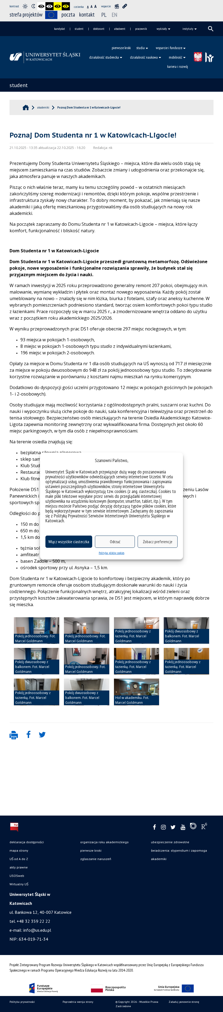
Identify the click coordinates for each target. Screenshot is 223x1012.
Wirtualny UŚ (19, 884)
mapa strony (19, 850)
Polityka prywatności (22, 1002)
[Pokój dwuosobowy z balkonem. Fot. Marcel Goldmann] (186, 630)
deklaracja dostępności (27, 842)
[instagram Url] (163, 827)
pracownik (141, 29)
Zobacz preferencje (157, 541)
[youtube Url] (183, 827)
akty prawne (19, 867)
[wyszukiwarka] (210, 28)
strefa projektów (26, 14)
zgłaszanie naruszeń (95, 859)
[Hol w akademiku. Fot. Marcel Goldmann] (137, 692)
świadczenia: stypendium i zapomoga (179, 850)
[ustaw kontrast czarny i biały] (41, 6)
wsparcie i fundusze (169, 47)
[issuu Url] (193, 827)
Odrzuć (115, 541)
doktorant (98, 29)
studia (140, 47)
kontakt (87, 14)
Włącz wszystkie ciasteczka (68, 541)
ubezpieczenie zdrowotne (170, 842)
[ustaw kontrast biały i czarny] (49, 6)
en (114, 14)
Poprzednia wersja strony (78, 1002)
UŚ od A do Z (19, 859)
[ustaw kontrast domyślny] (25, 6)
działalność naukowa (144, 57)
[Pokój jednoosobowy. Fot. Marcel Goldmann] (37, 630)
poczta (68, 14)
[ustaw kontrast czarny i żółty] (58, 6)
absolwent (119, 29)
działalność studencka (104, 57)
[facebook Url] (154, 827)
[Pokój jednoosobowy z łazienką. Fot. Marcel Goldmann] (137, 630)
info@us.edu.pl (37, 930)
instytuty (187, 29)
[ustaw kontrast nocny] (33, 6)
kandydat (59, 29)
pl (104, 14)
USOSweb (17, 876)
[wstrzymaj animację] (117, 6)
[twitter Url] (173, 827)
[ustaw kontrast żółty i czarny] (66, 6)
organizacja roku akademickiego (104, 842)
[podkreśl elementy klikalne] (125, 6)
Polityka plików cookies (111, 553)
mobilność (175, 57)
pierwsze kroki (121, 47)
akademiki (158, 859)
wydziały (162, 29)
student (79, 29)
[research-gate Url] (204, 827)
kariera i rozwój (177, 66)
